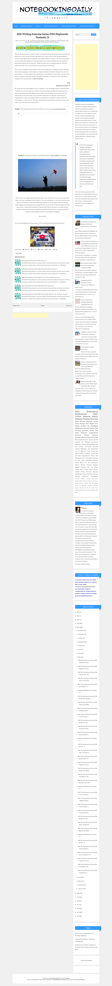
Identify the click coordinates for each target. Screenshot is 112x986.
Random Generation (82, 476)
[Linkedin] (52, 18)
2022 (78, 623)
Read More (63, 265)
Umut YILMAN (55, 155)
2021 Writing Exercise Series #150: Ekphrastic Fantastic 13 (42, 35)
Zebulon (84, 508)
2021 (78, 627)
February (80, 885)
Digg (55, 249)
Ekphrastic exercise (50, 40)
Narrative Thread (88, 439)
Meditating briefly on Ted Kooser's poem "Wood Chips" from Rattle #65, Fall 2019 (89, 384)
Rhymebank (94, 476)
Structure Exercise (93, 485)
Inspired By (37, 42)
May (79, 657)
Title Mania (90, 424)
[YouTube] (57, 18)
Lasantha (49, 979)
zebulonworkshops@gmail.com (84, 586)
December (81, 630)
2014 (78, 916)
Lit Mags (81, 451)
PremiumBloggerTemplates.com (60, 979)
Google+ (41, 249)
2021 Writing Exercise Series (37, 40)
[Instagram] (55, 18)
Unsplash (64, 155)
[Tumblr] (62, 18)
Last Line (90, 467)
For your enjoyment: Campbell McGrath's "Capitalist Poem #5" (87, 302)
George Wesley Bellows (58, 109)
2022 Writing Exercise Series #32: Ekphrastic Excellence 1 (38, 285)
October (80, 638)
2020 (78, 893)
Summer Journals (86, 478)
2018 (78, 901)
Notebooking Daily (86, 414)
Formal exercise (91, 435)
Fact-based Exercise (91, 446)
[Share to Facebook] (20, 253)
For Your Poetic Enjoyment (83, 460)
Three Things (80, 424)
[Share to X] (19, 253)
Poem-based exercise (91, 458)
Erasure (92, 428)
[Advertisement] (30, 315)
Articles (37, 26)
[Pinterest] (60, 18)
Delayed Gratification (79, 490)
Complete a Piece (89, 453)
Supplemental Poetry (88, 455)
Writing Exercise (54, 42)
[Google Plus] (50, 18)
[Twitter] (47, 18)
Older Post (69, 305)
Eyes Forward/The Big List (87, 26)
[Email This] (16, 253)
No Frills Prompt (90, 451)
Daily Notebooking (86, 411)
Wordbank (94, 426)
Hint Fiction (84, 469)
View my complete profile (82, 564)
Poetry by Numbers (81, 485)
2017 (78, 904)
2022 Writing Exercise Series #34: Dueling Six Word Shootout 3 (39, 269)
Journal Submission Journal (68, 26)
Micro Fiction (93, 469)
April (79, 877)
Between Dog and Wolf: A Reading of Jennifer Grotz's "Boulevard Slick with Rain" (86, 947)
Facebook (26, 249)
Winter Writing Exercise (83, 465)
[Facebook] (45, 18)
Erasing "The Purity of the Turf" (83, 487)
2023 (78, 619)
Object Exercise (84, 481)
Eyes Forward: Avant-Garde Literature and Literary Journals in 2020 (88, 265)
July (79, 649)
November (81, 634)
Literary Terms (87, 490)
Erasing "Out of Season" (91, 483)
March (80, 881)
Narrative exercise (92, 471)
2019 (78, 897)
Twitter (34, 249)
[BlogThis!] (18, 253)
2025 (78, 612)
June (79, 653)
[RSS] (64, 18)
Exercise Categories (26, 26)
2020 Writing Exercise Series (86, 421)
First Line (78, 440)
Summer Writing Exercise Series (86, 437)
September (81, 642)
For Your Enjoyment (91, 462)
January (80, 888)
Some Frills (91, 481)
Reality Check (94, 487)
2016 (78, 908)
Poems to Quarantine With (51, 26)
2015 (78, 912)
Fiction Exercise (60, 40)
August (80, 645)
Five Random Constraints (89, 442)
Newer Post (16, 305)
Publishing (78, 474)
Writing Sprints (86, 444)
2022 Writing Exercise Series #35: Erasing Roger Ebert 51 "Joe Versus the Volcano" (45, 294)
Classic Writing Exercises (90, 474)
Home (15, 26)
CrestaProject (34, 979)
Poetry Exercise (44, 42)
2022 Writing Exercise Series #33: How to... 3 (34, 260)
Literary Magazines (81, 449)
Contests (77, 478)
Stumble (48, 249)
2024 (78, 616)
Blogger (90, 960)
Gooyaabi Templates (80, 979)
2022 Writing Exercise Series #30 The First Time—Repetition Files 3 (41, 277)
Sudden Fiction (80, 471)
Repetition (78, 444)
